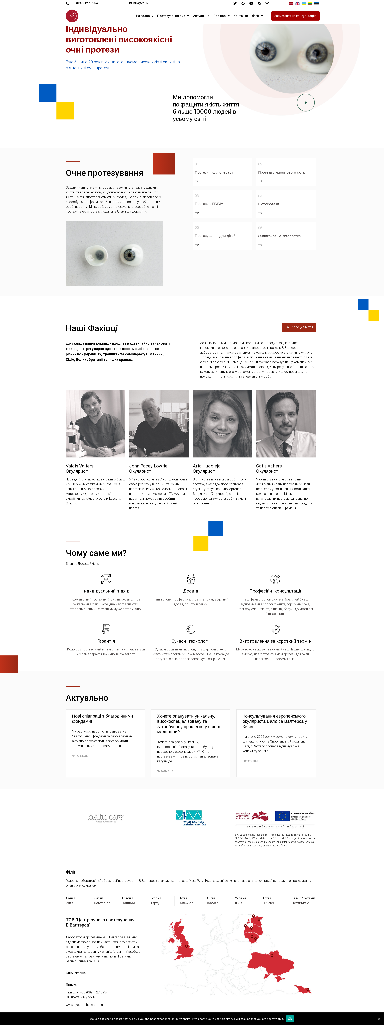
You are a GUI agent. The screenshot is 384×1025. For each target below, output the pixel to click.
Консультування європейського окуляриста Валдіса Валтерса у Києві (275, 721)
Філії (255, 16)
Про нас (219, 16)
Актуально (201, 16)
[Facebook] (243, 3)
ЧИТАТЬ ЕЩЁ (80, 756)
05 (197, 227)
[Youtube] (251, 3)
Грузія (267, 898)
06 (260, 228)
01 (197, 164)
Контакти (241, 16)
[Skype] (259, 3)
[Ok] (379, 1019)
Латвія (70, 898)
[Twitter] (235, 3)
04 (260, 196)
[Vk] (267, 3)
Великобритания (303, 898)
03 (197, 196)
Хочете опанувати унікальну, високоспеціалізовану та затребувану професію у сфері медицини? (188, 724)
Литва (183, 898)
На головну (144, 16)
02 (260, 164)
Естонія (127, 898)
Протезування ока (171, 16)
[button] (82, 3)
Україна (240, 898)
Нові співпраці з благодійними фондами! (102, 718)
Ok (290, 1019)
